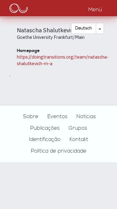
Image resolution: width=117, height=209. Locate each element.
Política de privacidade (58, 151)
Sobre (30, 116)
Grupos (78, 128)
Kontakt (79, 139)
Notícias (86, 116)
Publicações (45, 128)
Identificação (45, 139)
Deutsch (83, 28)
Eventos (57, 116)
